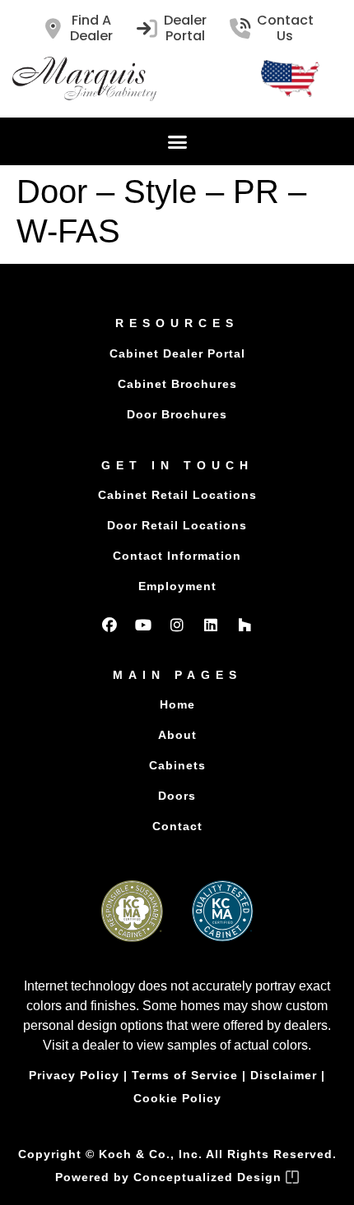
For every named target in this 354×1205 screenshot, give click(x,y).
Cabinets (177, 765)
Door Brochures (177, 414)
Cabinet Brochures (177, 383)
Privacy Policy (74, 1075)
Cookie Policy (177, 1098)
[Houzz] (244, 624)
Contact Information (177, 555)
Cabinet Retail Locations (177, 494)
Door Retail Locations (177, 525)
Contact (177, 826)
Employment (177, 586)
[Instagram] (177, 624)
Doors (177, 795)
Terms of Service (185, 1075)
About (177, 734)
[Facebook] (109, 624)
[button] (177, 141)
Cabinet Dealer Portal (177, 353)
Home (177, 704)
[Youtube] (143, 624)
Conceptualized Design (209, 1177)
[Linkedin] (211, 624)
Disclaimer (283, 1075)
